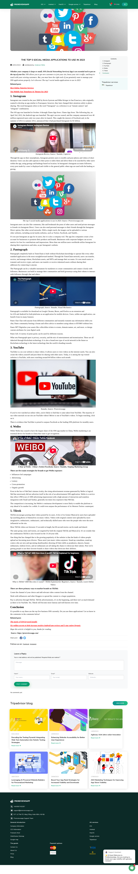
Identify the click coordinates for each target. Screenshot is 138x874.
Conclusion (106, 73)
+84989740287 (19, 807)
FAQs (12, 854)
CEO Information (15, 829)
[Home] (19, 4)
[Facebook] (21, 638)
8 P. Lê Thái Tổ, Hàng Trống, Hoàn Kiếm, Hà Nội (29, 814)
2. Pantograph (107, 63)
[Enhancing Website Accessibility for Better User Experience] (68, 720)
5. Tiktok (105, 71)
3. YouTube (106, 66)
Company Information (17, 826)
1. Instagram (106, 61)
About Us (13, 850)
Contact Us (14, 847)
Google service (73, 4)
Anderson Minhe (40, 65)
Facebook (26, 644)
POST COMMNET (21, 684)
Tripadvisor (86, 4)
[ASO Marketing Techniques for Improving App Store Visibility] (108, 763)
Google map (14, 840)
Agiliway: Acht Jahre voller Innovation (106, 735)
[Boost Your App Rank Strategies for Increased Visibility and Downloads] (68, 763)
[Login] (125, 4)
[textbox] (116, 4)
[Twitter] (24, 638)
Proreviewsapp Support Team (23, 818)
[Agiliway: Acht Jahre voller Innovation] (106, 718)
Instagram (33, 644)
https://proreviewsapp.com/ (28, 633)
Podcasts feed (15, 833)
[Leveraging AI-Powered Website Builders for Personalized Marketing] (29, 763)
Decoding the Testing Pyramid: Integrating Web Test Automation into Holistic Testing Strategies (28, 740)
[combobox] (116, 4)
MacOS (61, 4)
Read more (15, 746)
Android (51, 4)
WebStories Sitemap (17, 836)
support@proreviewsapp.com (23, 810)
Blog (95, 4)
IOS (42, 4)
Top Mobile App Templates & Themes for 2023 (29, 92)
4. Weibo (105, 68)
